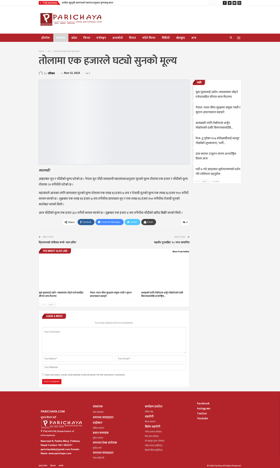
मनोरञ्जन (101, 37)
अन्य (193, 37)
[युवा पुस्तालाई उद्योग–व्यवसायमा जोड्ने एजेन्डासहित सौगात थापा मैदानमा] (63, 272)
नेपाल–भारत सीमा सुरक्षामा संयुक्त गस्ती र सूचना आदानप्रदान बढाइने (218, 110)
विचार (132, 37)
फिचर (86, 37)
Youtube (202, 418)
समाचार (60, 37)
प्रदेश (74, 37)
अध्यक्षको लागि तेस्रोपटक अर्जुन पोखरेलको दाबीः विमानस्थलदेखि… (214, 125)
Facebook (203, 403)
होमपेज (45, 37)
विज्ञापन (53, 465)
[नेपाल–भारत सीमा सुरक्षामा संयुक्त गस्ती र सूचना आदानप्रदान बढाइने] (114, 272)
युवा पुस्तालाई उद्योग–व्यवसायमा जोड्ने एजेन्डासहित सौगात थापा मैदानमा (217, 94)
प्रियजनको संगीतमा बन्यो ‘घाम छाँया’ (58, 242)
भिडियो (166, 37)
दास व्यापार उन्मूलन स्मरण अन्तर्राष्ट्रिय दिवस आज (216, 156)
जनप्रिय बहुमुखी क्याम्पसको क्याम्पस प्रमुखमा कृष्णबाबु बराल (87, 3)
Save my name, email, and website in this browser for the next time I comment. (85, 375)
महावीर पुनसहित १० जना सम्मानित (171, 242)
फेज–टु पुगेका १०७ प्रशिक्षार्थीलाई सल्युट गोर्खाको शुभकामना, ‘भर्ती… (217, 141)
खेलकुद (180, 37)
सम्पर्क (61, 465)
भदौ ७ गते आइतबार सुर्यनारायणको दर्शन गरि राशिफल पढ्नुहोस (218, 171)
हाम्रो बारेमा (43, 465)
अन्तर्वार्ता (117, 37)
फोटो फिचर (149, 37)
